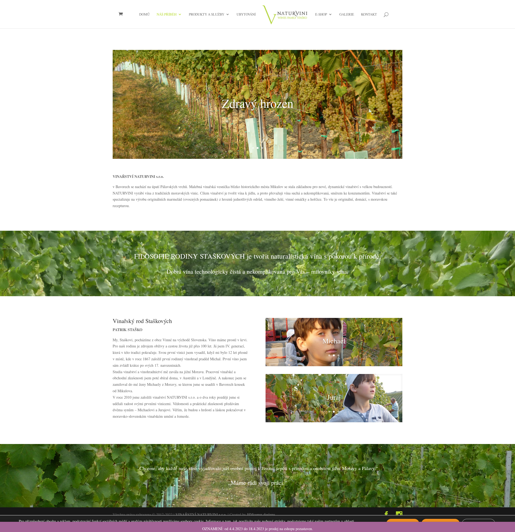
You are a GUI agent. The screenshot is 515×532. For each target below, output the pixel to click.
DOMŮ (144, 14)
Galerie (346, 14)
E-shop (321, 14)
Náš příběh (166, 14)
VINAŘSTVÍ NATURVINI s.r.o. (201, 514)
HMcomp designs (261, 514)
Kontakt (369, 14)
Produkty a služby (206, 14)
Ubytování (246, 14)
